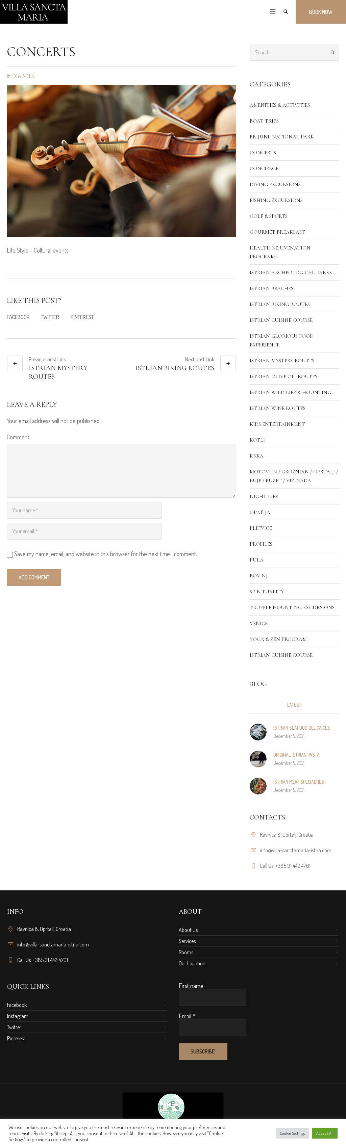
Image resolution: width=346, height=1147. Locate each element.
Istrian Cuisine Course (281, 320)
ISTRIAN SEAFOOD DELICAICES (301, 728)
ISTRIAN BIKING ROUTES (174, 368)
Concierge (264, 168)
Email (187, 1016)
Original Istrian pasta (296, 755)
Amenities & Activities (280, 105)
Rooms (186, 952)
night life (264, 496)
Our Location (192, 963)
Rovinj (259, 576)
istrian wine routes (277, 408)
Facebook (18, 317)
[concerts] (121, 160)
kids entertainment (277, 424)
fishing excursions (276, 200)
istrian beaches (271, 288)
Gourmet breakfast (277, 232)
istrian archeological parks (291, 272)
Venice (259, 623)
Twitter (50, 317)
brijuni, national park (282, 137)
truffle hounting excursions (292, 607)
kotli (257, 440)
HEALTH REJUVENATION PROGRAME (280, 252)
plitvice (261, 528)
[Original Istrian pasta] (258, 758)
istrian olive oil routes (283, 376)
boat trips (264, 121)
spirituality (267, 592)
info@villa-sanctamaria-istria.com (295, 850)
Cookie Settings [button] (292, 1133)
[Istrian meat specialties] (258, 785)
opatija (260, 512)
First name (191, 985)
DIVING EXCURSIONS (275, 184)
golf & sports (269, 216)
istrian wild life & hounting (290, 392)
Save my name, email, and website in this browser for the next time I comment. (105, 553)
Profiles (261, 544)
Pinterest (82, 317)
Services (187, 941)
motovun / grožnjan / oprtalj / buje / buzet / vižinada (294, 476)
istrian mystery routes (58, 372)
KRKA (257, 456)
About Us (188, 930)
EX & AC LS (22, 76)
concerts (263, 153)
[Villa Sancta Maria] (173, 1118)
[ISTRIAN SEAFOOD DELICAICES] (258, 731)
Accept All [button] (324, 1133)
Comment (18, 437)
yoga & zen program (278, 639)
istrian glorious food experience (282, 340)
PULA (257, 560)
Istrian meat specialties (298, 782)
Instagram (17, 1016)
